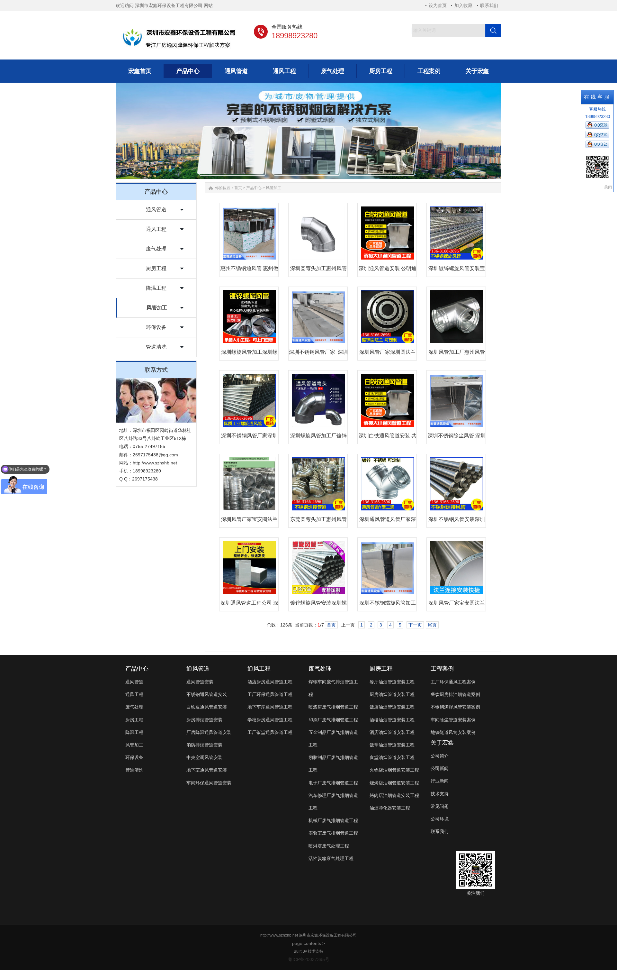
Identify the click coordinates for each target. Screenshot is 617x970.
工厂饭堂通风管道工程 (269, 732)
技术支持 (440, 793)
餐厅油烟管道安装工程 (392, 681)
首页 (238, 188)
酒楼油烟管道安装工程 (392, 719)
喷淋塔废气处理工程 (328, 845)
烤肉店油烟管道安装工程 (394, 795)
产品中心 (254, 188)
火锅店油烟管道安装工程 (394, 770)
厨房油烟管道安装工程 (392, 694)
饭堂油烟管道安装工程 (392, 744)
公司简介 (440, 755)
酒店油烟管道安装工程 (392, 732)
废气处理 (156, 249)
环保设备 (156, 327)
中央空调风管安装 (204, 757)
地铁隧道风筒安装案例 (453, 732)
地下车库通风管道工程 (269, 706)
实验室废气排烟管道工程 (333, 833)
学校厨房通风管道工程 (269, 719)
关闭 (608, 187)
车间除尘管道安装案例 (453, 719)
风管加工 (157, 307)
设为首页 (438, 5)
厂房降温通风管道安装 (208, 732)
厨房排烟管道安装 (204, 719)
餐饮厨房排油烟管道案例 (455, 694)
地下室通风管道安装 (206, 770)
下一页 (415, 624)
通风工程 (156, 229)
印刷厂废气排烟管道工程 (333, 719)
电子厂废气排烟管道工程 (333, 782)
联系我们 (489, 5)
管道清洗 (156, 347)
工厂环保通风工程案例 (453, 681)
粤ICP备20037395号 (308, 959)
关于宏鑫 (442, 742)
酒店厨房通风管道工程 (269, 681)
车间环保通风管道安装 (208, 782)
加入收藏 (463, 5)
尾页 (432, 624)
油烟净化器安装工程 (390, 807)
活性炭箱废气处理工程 (330, 858)
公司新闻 (440, 768)
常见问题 (440, 806)
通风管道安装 (199, 681)
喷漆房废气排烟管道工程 (333, 706)
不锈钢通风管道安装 (206, 694)
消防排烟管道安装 (204, 744)
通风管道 (156, 209)
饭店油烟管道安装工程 (392, 706)
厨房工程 (156, 268)
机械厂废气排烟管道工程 (333, 820)
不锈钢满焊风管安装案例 (455, 706)
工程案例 (442, 668)
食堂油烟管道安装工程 (392, 757)
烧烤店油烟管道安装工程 (394, 782)
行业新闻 (440, 780)
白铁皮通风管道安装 (206, 706)
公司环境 (440, 818)
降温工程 (156, 288)
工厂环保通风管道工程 (269, 694)
